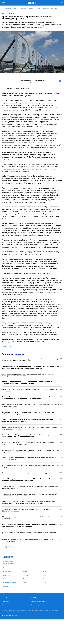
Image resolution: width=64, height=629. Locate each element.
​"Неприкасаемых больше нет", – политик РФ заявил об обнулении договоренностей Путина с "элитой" (28, 443)
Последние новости (13, 354)
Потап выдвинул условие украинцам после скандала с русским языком (30, 473)
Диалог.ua (4, 611)
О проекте (5, 597)
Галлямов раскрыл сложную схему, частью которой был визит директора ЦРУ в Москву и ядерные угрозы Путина (30, 359)
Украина (9, 11)
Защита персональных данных (42, 605)
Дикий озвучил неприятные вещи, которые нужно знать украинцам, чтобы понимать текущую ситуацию (29, 413)
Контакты (5, 605)
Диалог (3, 11)
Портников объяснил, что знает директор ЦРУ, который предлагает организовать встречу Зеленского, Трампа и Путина (28, 502)
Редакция (5, 601)
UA (61, 3)
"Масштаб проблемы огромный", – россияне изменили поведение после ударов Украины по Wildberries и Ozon (30, 451)
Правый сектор (7, 346)
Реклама (34, 597)
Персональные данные (39, 601)
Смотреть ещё (8, 547)
